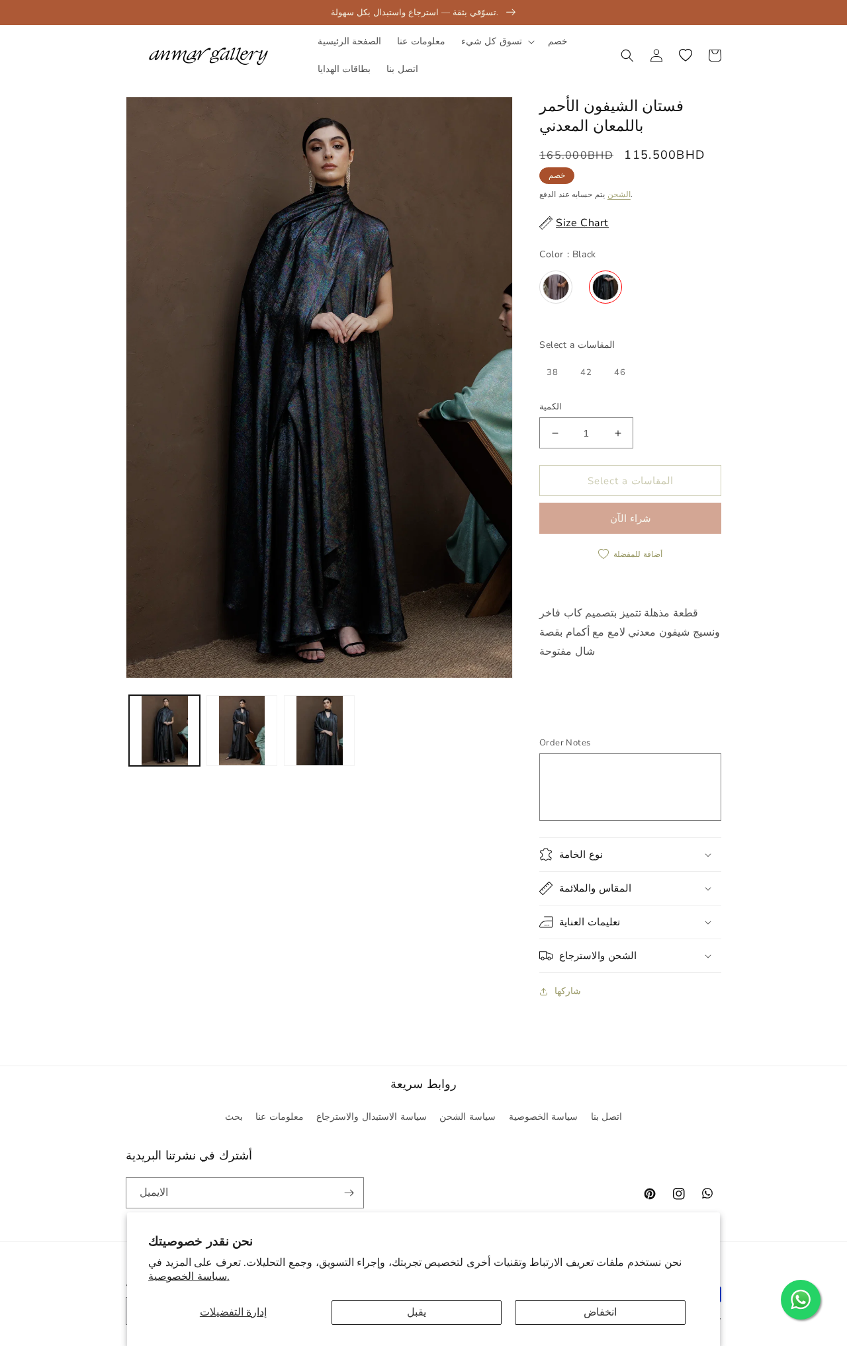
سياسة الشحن (467, 1117)
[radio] (555, 287)
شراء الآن (630, 518)
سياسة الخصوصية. (189, 1276)
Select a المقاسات (577, 345)
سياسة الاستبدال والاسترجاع (371, 1117)
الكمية (550, 407)
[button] (496, 42)
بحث (234, 1117)
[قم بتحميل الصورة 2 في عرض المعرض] (241, 730)
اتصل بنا (607, 1117)
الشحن (619, 194)
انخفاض (600, 1312)
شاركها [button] (568, 991)
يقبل (416, 1312)
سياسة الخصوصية (543, 1117)
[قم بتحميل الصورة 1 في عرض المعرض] (164, 730)
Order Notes (564, 743)
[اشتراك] (348, 1192)
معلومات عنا (279, 1117)
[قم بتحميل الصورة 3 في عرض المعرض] (319, 730)
